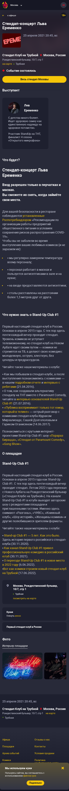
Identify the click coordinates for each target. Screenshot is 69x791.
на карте (7, 64)
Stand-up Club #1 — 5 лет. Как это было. (32, 535)
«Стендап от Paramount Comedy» (41, 439)
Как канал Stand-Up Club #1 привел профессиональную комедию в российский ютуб (32, 552)
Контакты (40, 746)
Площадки (8, 746)
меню (18, 616)
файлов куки (29, 775)
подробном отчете (28, 382)
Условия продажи (44, 753)
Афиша (6, 739)
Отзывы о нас (42, 739)
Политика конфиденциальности (46, 761)
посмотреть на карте (24, 598)
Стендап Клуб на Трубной (20, 55)
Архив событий (10, 753)
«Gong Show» (11, 444)
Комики (6, 760)
